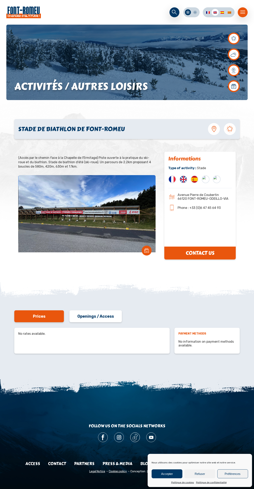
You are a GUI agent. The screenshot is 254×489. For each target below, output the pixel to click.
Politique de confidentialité (211, 482)
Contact (57, 464)
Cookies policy (118, 471)
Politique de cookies (182, 482)
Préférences (233, 473)
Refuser (200, 473)
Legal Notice (97, 471)
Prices (39, 316)
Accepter (167, 473)
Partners (84, 464)
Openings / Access (95, 316)
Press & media (117, 464)
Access (32, 464)
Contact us (200, 253)
